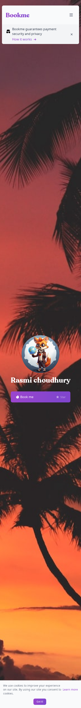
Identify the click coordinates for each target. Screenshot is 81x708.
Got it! (40, 701)
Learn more (70, 689)
